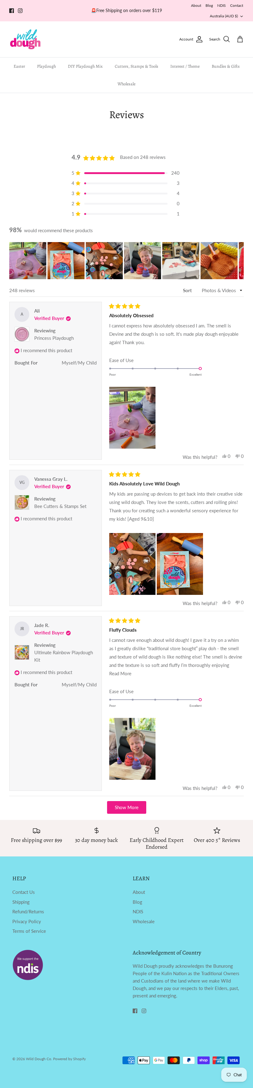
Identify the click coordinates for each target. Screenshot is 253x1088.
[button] (27, 260)
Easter (19, 66)
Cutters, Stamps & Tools (136, 66)
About (196, 5)
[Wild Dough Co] (25, 39)
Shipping (21, 902)
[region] (126, 260)
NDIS (221, 5)
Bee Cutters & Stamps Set (60, 506)
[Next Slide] (239, 260)
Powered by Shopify (69, 1058)
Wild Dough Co (38, 1058)
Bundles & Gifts (226, 66)
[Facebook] (11, 10)
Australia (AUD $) (224, 16)
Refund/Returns (28, 911)
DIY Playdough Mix (85, 66)
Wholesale (126, 84)
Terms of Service (29, 931)
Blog (209, 5)
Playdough (46, 66)
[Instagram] (20, 10)
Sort (188, 290)
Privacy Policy (26, 921)
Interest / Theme (185, 66)
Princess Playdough (54, 338)
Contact (236, 5)
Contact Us (23, 892)
